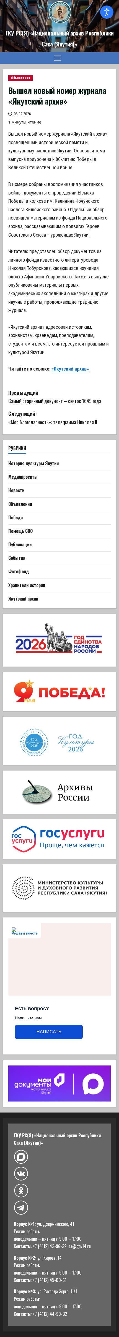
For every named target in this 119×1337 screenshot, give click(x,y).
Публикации (20, 544)
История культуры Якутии (33, 463)
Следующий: (53, 418)
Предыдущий (54, 397)
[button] (57, 58)
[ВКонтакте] (21, 1174)
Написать (49, 1031)
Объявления (20, 77)
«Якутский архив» (70, 369)
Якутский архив (23, 598)
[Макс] (21, 1157)
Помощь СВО (20, 531)
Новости (16, 490)
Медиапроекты (23, 476)
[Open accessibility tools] (106, 12)
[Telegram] (21, 1207)
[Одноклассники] (21, 1190)
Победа (15, 517)
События (16, 558)
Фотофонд (18, 571)
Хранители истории (26, 585)
